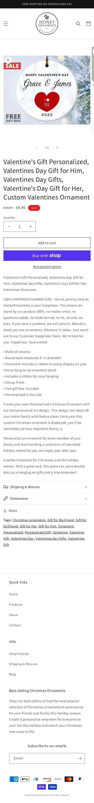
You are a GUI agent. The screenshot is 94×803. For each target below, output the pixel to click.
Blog (12, 674)
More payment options (47, 266)
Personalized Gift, (38, 532)
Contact (15, 625)
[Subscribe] (80, 758)
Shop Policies (19, 654)
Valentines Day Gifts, (52, 538)
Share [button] (13, 511)
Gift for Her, (29, 526)
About (13, 615)
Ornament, (66, 526)
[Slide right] (57, 148)
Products (16, 604)
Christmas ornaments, (30, 520)
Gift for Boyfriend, (61, 520)
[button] (6, 24)
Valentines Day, (23, 538)
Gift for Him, (48, 526)
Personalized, (13, 532)
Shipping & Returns (23, 664)
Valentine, (61, 532)
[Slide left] (37, 148)
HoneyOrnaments (41, 795)
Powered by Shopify (59, 795)
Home (13, 594)
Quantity (9, 217)
